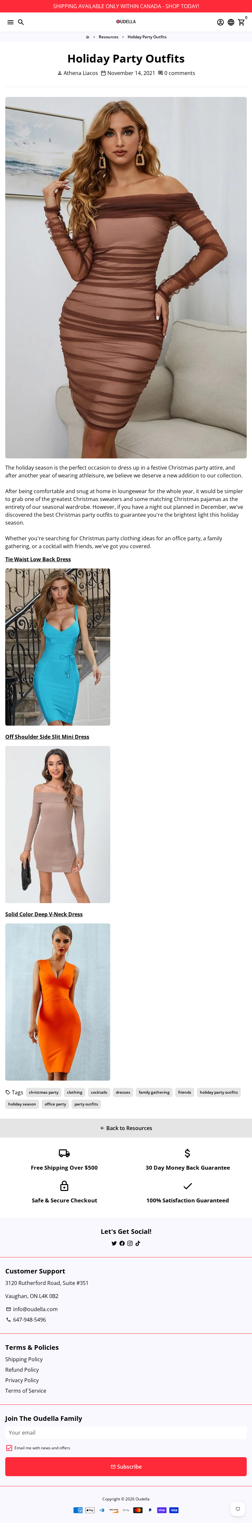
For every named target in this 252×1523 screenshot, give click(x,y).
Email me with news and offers (42, 1448)
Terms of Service (25, 1390)
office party (55, 1104)
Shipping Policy (24, 1359)
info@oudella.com (32, 1309)
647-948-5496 (26, 1319)
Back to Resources (126, 1128)
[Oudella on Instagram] (130, 1243)
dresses (123, 1092)
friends (184, 1092)
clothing (74, 1092)
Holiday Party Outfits (147, 37)
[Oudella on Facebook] (122, 1243)
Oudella (143, 1499)
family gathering (154, 1092)
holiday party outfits (219, 1092)
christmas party (43, 1092)
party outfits (86, 1104)
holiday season (22, 1104)
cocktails (99, 1092)
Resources (108, 37)
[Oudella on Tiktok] (137, 1243)
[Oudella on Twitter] (114, 1243)
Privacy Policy (22, 1380)
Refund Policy (22, 1369)
